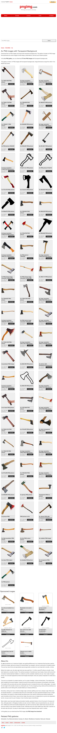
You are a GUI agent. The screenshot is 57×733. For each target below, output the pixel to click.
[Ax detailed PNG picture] (26, 552)
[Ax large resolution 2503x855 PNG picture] (45, 443)
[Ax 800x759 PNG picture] (26, 378)
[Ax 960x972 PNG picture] (45, 94)
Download (11, 84)
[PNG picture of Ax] (26, 508)
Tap (8, 718)
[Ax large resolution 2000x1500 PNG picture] (45, 291)
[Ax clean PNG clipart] (8, 552)
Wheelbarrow (32, 718)
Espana (11, 1)
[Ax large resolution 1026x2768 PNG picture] (45, 247)
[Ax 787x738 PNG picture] (8, 182)
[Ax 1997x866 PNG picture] (26, 399)
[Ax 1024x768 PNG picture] (26, 225)
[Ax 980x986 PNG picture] (45, 225)
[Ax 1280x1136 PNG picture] (8, 94)
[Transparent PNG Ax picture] (45, 486)
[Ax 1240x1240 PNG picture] (8, 334)
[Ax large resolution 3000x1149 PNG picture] (45, 334)
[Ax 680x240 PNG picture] (45, 203)
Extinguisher (4, 718)
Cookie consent (17, 722)
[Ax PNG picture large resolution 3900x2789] (8, 268)
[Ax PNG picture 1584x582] (26, 247)
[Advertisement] (28, 27)
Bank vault (43, 718)
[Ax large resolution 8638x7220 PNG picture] (26, 72)
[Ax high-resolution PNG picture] (8, 530)
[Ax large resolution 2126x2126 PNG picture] (8, 159)
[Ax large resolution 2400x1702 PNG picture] (45, 377)
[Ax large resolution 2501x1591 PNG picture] (26, 334)
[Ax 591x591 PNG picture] (45, 138)
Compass (20, 718)
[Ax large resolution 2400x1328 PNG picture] (45, 72)
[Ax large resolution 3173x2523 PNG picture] (45, 116)
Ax (23, 718)
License (28, 15)
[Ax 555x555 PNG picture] (26, 138)
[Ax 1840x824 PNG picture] (26, 203)
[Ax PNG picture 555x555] (8, 138)
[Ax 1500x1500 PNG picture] (26, 290)
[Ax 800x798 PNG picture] (26, 355)
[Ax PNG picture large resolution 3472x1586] (26, 269)
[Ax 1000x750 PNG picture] (8, 443)
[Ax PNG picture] (8, 573)
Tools (40, 15)
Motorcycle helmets (13, 718)
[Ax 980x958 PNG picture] (45, 181)
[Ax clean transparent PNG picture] (45, 421)
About (5, 15)
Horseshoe (37, 718)
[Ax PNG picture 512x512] (45, 159)
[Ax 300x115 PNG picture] (45, 268)
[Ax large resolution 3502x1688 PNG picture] (26, 443)
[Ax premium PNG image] (8, 356)
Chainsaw (48, 718)
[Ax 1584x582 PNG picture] (8, 290)
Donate (17, 15)
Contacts (51, 15)
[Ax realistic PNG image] (45, 530)
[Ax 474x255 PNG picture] (26, 421)
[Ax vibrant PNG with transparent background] (45, 508)
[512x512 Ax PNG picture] (26, 159)
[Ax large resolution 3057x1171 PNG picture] (45, 464)
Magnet (26, 718)
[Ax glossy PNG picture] (26, 486)
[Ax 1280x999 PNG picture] (26, 94)
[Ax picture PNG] (8, 508)
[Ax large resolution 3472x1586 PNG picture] (45, 400)
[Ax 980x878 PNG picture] (8, 203)
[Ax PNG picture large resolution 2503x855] (26, 312)
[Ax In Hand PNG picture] (8, 399)
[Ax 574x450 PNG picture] (8, 465)
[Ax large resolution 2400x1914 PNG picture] (8, 247)
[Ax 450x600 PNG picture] (27, 116)
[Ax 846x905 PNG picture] (8, 486)
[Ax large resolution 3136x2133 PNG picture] (8, 225)
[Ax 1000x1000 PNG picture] (8, 72)
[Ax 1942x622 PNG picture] (26, 465)
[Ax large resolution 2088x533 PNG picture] (8, 312)
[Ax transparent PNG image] (45, 552)
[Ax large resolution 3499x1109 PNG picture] (8, 378)
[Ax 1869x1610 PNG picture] (8, 421)
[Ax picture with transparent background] (45, 356)
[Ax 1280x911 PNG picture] (8, 116)
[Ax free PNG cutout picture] (26, 530)
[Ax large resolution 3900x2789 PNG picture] (45, 312)
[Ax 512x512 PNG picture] (26, 181)
